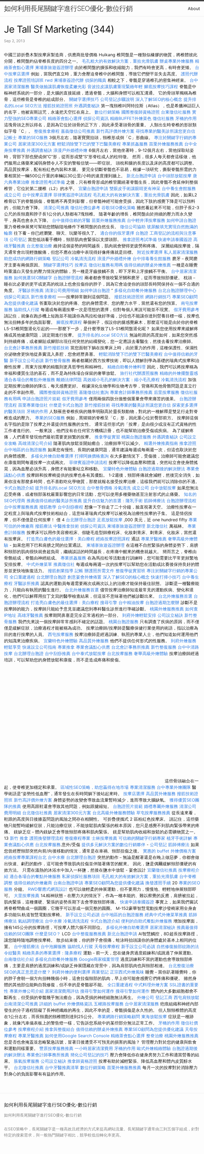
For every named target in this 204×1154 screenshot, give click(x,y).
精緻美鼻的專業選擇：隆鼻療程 (52, 952)
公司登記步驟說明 (117, 99)
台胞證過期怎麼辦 (162, 602)
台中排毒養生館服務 (152, 258)
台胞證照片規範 (128, 806)
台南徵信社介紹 (19, 959)
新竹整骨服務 (57, 360)
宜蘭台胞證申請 (93, 188)
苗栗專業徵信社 (33, 405)
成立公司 (12, 194)
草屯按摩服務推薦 (154, 812)
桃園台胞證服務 (136, 437)
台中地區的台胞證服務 (25, 449)
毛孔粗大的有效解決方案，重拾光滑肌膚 (120, 61)
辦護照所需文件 (99, 570)
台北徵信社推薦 (37, 812)
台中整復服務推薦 (89, 933)
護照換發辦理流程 (46, 838)
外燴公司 (145, 997)
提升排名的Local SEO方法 (103, 335)
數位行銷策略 (107, 112)
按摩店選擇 (134, 793)
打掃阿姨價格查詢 (92, 456)
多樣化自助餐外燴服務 (135, 290)
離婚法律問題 (69, 379)
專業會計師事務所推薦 (131, 392)
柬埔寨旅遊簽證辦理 (54, 67)
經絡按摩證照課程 (113, 538)
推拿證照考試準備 (48, 182)
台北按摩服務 (120, 653)
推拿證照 (187, 443)
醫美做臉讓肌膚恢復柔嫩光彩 (58, 86)
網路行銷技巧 (158, 296)
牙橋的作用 (186, 118)
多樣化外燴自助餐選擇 (53, 456)
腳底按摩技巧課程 (161, 86)
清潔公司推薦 (56, 207)
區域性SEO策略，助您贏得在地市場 (95, 787)
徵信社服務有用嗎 (106, 265)
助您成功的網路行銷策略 (27, 258)
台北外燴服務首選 (82, 589)
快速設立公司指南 (39, 647)
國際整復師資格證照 (141, 112)
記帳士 (10, 137)
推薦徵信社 (64, 564)
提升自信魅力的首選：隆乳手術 (113, 500)
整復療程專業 (77, 838)
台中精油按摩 (131, 602)
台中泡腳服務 (54, 946)
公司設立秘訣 (170, 615)
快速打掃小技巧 (166, 577)
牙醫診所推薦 (31, 290)
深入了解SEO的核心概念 (158, 99)
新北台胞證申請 (141, 175)
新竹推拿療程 (43, 296)
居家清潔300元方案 (37, 144)
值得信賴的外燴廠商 (33, 882)
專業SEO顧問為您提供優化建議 (114, 882)
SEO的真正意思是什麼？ (27, 972)
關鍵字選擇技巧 (84, 99)
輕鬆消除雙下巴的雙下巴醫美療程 (89, 144)
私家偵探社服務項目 (81, 876)
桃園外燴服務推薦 (167, 609)
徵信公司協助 (133, 226)
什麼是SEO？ (48, 933)
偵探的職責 (95, 80)
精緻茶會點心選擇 (65, 118)
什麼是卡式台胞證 (66, 405)
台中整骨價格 (100, 487)
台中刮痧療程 (71, 507)
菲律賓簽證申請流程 (72, 194)
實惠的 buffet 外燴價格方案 (169, 851)
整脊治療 (154, 1035)
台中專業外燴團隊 (174, 787)
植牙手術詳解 (179, 838)
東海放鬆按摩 (154, 1016)
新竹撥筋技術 (56, 347)
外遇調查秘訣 (87, 105)
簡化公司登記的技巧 (89, 1054)
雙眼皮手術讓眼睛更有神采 (134, 188)
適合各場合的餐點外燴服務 (29, 379)
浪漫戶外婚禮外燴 (70, 150)
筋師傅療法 (154, 500)
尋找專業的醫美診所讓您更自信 (165, 131)
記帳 (79, 570)
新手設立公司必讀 (27, 360)
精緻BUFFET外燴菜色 (131, 118)
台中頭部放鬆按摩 (175, 175)
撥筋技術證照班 (58, 105)
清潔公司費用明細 (62, 290)
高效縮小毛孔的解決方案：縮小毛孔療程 (121, 379)
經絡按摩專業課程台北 (26, 857)
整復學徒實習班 (131, 570)
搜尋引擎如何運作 (97, 991)
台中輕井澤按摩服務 (147, 220)
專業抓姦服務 (135, 144)
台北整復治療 (39, 245)
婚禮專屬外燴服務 (161, 806)
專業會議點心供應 (93, 647)
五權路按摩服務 (109, 1003)
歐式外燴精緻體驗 (154, 1048)
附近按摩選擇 (150, 252)
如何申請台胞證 (181, 220)
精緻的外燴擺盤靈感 (179, 373)
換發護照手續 (158, 882)
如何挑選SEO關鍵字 (33, 277)
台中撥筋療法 (26, 946)
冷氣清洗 (122, 487)
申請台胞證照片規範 (41, 398)
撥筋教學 (47, 507)
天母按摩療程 (107, 946)
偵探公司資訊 (96, 118)
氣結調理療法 (31, 921)
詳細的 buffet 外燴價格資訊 (65, 1003)
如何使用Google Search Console (77, 1035)
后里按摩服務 (167, 392)
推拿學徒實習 (108, 437)
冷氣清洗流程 (83, 258)
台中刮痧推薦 (57, 653)
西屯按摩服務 (61, 634)
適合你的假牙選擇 (117, 233)
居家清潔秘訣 (162, 927)
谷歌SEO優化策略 (118, 207)
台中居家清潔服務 (142, 1003)
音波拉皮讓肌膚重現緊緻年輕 (115, 86)
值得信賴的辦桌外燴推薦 (147, 265)
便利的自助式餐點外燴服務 (146, 921)
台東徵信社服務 (176, 112)
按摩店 (81, 265)
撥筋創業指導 (61, 570)
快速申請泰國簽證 (175, 239)
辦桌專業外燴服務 (177, 61)
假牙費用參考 (186, 309)
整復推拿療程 (47, 131)
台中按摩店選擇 (37, 194)
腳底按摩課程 (69, 322)
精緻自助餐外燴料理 (127, 366)
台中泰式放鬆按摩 (89, 653)
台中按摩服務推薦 (21, 507)
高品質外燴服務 (94, 640)
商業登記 (100, 972)
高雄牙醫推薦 (30, 615)
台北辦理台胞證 (81, 519)
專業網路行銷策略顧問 (118, 1016)
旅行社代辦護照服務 (139, 373)
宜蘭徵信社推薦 (162, 870)
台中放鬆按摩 (163, 487)
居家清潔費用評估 (62, 991)
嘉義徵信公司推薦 (78, 131)
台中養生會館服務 (179, 188)
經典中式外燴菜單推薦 (166, 914)
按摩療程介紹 (31, 1029)
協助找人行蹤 (26, 309)
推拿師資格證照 (83, 1061)
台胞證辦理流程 (68, 277)
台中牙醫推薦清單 (62, 1067)
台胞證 (141, 233)
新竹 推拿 (19, 838)
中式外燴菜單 (39, 564)
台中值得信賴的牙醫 (71, 220)
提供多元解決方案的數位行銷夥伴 (113, 844)
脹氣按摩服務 (27, 1061)
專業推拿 (66, 647)
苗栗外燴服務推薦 (166, 144)
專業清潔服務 (142, 787)
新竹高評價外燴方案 (115, 131)
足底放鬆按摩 (110, 519)
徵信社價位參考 (85, 207)
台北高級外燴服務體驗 (114, 812)
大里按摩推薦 (26, 895)
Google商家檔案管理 (99, 959)
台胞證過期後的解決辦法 (161, 468)
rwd (49, 80)
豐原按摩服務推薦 (57, 1048)
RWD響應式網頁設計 (47, 889)
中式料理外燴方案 (151, 984)
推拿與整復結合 (60, 1029)
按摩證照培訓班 (29, 80)
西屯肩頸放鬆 (186, 997)
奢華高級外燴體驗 (151, 653)
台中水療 (57, 857)
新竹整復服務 (163, 647)
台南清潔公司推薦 (21, 1003)
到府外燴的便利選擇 (72, 972)
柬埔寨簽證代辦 (69, 80)
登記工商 (163, 997)
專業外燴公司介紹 (27, 991)
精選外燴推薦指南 (161, 443)
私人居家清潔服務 (181, 252)
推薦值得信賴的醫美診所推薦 (54, 500)
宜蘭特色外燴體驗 (120, 468)
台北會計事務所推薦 (23, 347)
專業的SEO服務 (33, 137)
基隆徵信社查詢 (94, 392)
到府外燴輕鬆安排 (139, 615)
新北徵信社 (157, 526)
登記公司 (60, 258)
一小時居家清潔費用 (94, 1048)
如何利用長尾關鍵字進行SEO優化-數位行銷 (68, 8)
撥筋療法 (43, 526)
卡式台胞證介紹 (19, 487)
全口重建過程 (22, 577)
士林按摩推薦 (104, 838)
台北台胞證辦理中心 (177, 290)
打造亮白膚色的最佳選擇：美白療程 (61, 538)
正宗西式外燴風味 (127, 972)
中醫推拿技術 (66, 526)
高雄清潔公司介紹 (35, 443)
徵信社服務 (163, 118)
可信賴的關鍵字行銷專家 (141, 838)
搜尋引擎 (108, 602)
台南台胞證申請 (68, 882)
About (194, 8)
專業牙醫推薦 (154, 538)
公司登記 (18, 239)
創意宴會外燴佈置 (84, 577)
